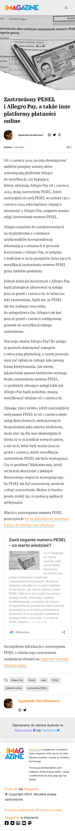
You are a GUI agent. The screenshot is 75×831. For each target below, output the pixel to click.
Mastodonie (24, 730)
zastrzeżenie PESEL (37, 688)
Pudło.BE (11, 789)
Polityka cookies (50, 810)
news (43, 680)
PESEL (55, 680)
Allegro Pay (17, 680)
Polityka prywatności (20, 810)
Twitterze (49, 730)
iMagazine (34, 749)
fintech (31, 680)
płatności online (14, 688)
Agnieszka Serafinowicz (30, 135)
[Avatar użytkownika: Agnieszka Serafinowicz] (8, 703)
